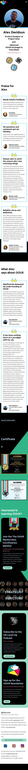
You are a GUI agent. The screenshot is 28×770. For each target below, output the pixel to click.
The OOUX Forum (11, 727)
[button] (26, 1)
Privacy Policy (15, 755)
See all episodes (9, 656)
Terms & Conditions (5, 755)
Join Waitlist (7, 567)
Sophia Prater (16, 720)
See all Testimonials (8, 420)
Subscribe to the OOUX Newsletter (14, 740)
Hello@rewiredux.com (12, 753)
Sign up (7, 701)
